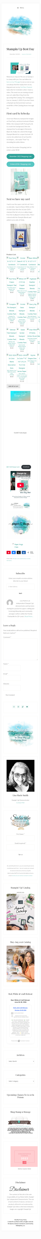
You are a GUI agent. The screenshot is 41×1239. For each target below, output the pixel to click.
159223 (22, 324)
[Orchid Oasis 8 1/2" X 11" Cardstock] (22, 265)
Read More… (29, 616)
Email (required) (20, 843)
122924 (12, 269)
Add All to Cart (13, 386)
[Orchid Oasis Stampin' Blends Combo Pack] (22, 317)
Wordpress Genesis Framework (16, 1223)
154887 (32, 298)
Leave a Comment (26, 54)
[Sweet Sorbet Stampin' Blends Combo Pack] (22, 343)
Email (5, 674)
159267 (22, 269)
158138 (22, 294)
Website (6, 684)
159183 (32, 362)
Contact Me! (20, 803)
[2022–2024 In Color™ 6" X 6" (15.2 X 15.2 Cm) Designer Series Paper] (22, 371)
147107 (12, 290)
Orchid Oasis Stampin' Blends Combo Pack (22, 321)
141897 (32, 341)
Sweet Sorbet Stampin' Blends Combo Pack (22, 346)
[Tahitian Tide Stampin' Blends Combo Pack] (12, 339)
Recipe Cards (16, 558)
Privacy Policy (23, 1220)
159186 (12, 374)
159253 (22, 379)
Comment (7, 637)
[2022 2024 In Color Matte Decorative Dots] (12, 368)
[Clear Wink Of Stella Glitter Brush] (32, 336)
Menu (22, 8)
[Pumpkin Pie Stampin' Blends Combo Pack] (12, 314)
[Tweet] (19, 552)
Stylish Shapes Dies (32, 360)
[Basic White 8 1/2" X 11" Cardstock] (32, 265)
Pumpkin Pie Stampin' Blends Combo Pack (12, 318)
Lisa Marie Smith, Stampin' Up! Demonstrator (20, 25)
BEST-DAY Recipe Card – (13, 467)
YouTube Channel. (26, 87)
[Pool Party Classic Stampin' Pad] (12, 285)
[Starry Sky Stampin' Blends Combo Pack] (32, 314)
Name (6, 664)
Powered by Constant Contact (20, 1040)
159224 (22, 349)
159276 (32, 269)
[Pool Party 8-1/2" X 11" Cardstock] (12, 265)
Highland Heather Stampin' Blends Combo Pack (32, 296)
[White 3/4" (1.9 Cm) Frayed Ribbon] (22, 288)
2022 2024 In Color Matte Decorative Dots (11, 372)
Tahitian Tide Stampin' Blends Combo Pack (12, 343)
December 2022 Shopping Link (20, 156)
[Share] (14, 552)
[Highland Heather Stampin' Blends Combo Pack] (32, 292)
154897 (12, 320)
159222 (32, 319)
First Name (20, 834)
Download (26, 467)
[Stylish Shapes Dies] (32, 358)
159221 (12, 346)
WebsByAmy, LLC (20, 1225)
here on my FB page (13, 82)
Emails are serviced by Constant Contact (22, 875)
